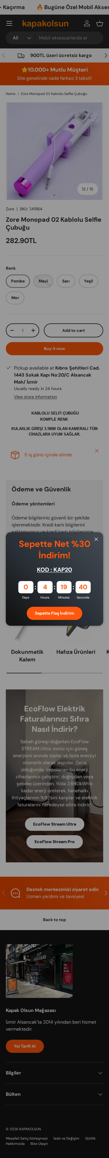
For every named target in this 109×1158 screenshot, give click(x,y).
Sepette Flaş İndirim (54, 613)
